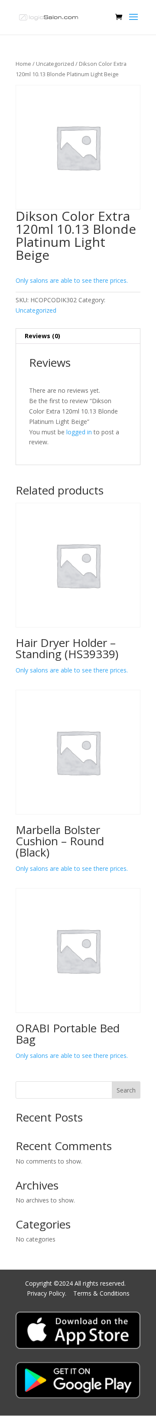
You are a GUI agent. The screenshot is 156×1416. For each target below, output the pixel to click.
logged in (79, 432)
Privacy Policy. (47, 1293)
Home (23, 64)
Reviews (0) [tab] (42, 336)
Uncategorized (55, 64)
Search (126, 1090)
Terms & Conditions (101, 1293)
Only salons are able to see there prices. (72, 280)
